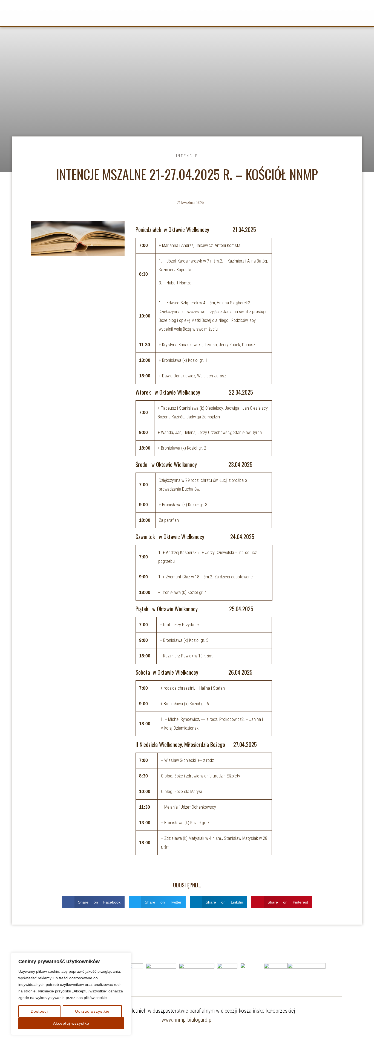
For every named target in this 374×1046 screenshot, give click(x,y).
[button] (93, 902)
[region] (71, 993)
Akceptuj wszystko (71, 1023)
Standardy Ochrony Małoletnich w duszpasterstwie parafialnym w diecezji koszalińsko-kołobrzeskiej (187, 1010)
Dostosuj (39, 1011)
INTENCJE (187, 156)
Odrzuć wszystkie (92, 1011)
